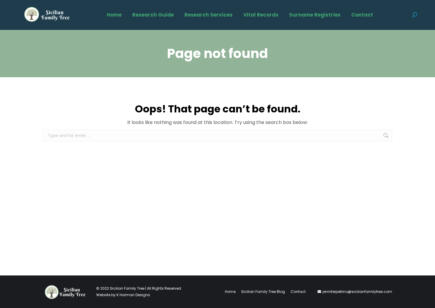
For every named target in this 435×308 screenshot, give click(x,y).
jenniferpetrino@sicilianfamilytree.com (357, 291)
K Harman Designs (133, 294)
